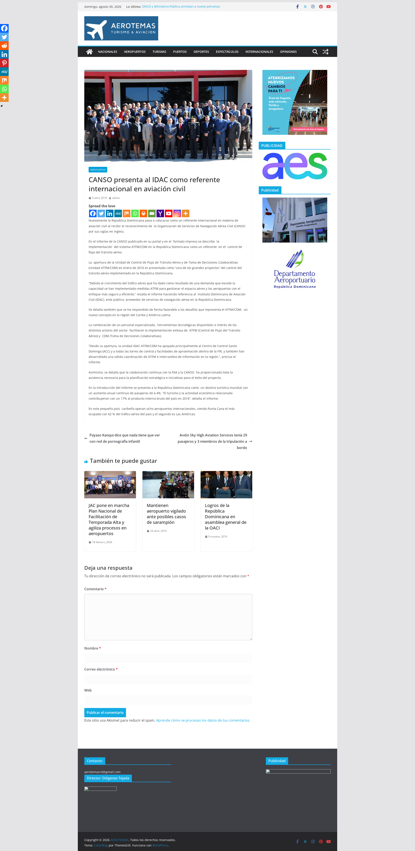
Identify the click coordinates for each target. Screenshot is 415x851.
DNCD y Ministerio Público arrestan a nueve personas (181, 7)
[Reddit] (4, 45)
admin (116, 198)
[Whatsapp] (135, 213)
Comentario (95, 589)
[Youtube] (168, 213)
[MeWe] (118, 213)
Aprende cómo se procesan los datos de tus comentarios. (203, 720)
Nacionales (107, 52)
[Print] (143, 213)
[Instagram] (177, 213)
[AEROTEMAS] (89, 52)
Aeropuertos (135, 52)
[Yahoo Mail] (160, 213)
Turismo (159, 52)
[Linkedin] (109, 213)
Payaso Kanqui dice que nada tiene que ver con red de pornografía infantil (124, 438)
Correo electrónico (101, 669)
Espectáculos (227, 52)
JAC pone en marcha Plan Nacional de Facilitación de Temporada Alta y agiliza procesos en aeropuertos (109, 519)
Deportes (201, 52)
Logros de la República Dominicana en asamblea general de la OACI (225, 516)
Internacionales (259, 52)
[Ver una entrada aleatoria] (325, 52)
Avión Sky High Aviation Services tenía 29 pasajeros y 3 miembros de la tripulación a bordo (212, 441)
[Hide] (1, 106)
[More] (185, 213)
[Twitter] (101, 213)
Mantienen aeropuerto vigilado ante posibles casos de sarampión (166, 513)
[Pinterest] (4, 63)
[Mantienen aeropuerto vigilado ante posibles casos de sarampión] (168, 474)
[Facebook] (93, 213)
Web (88, 690)
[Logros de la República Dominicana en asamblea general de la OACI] (226, 474)
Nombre (92, 648)
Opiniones (288, 52)
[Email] (152, 213)
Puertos (180, 52)
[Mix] (126, 213)
